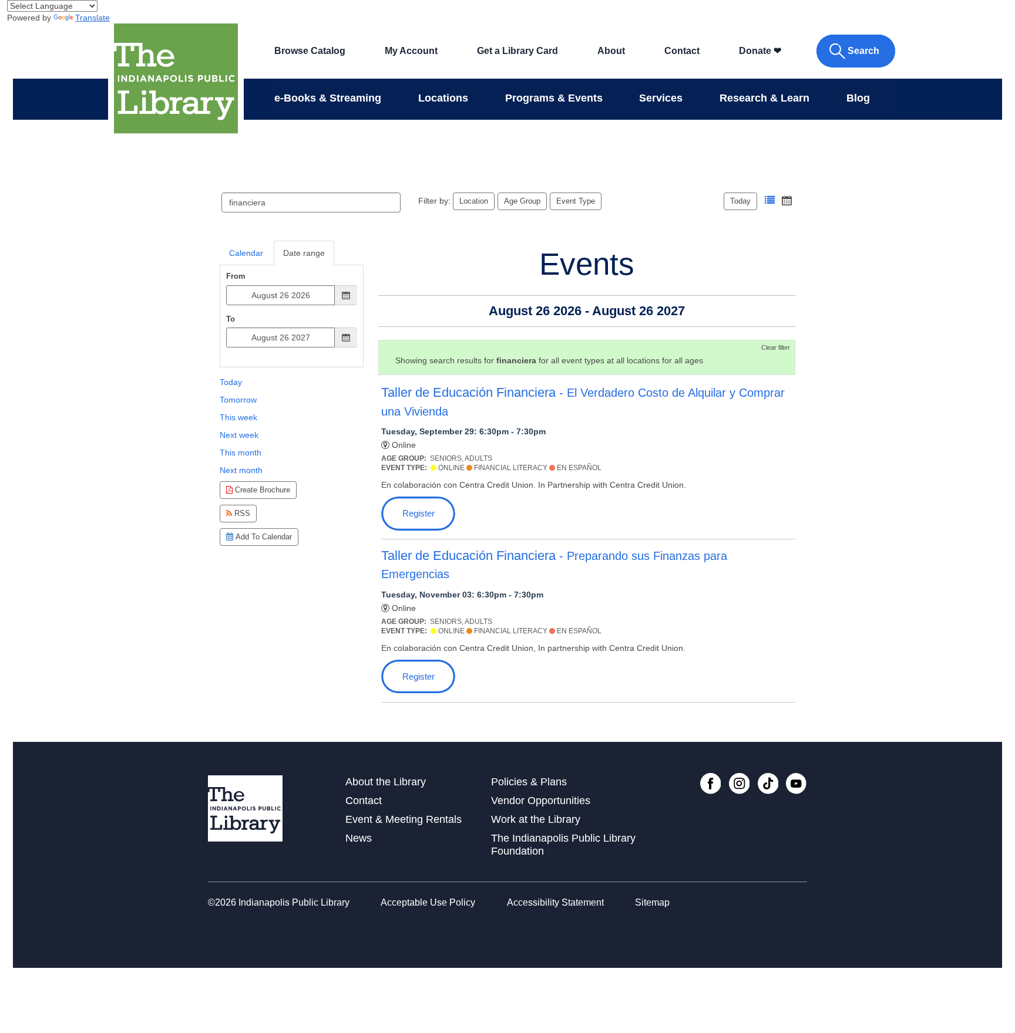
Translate (92, 17)
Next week (239, 435)
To (230, 319)
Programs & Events (554, 98)
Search (863, 51)
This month (240, 452)
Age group (522, 201)
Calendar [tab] (246, 253)
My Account (411, 51)
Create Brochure (261, 489)
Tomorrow (238, 399)
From (236, 276)
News (358, 838)
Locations (443, 98)
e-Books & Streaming (327, 98)
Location (473, 201)
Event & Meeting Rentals (403, 819)
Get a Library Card (517, 51)
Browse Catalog (309, 51)
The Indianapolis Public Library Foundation (563, 844)
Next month (241, 470)
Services (661, 98)
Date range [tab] (304, 253)
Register (418, 513)
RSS (241, 513)
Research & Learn (764, 98)
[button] (770, 200)
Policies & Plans (529, 782)
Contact (682, 51)
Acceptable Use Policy (428, 902)
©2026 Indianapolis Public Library (278, 902)
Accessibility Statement (555, 902)
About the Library (385, 782)
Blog (858, 98)
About (611, 51)
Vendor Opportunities (540, 800)
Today (740, 201)
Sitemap (652, 902)
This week (238, 417)
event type (575, 201)
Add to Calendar (262, 536)
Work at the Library (535, 819)
